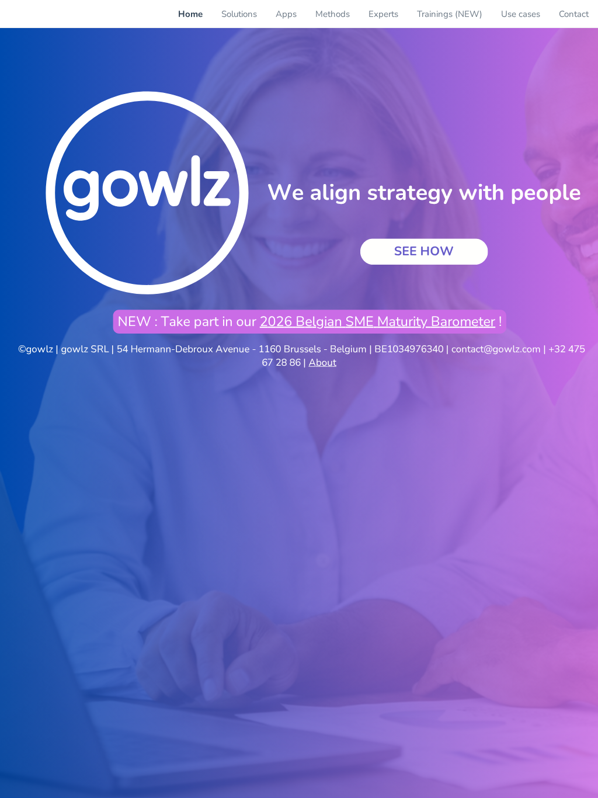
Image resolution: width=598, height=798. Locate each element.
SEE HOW (424, 251)
